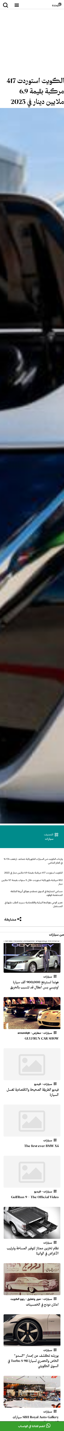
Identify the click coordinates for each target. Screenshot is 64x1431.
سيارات (49, 838)
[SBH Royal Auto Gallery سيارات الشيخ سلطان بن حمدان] (32, 1405)
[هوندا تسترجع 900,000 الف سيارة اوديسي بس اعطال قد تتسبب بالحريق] (32, 970)
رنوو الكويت (17, 1299)
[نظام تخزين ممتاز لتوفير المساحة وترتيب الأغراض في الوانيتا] (32, 1236)
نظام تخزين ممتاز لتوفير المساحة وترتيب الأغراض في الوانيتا (33, 1251)
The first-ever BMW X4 (41, 1146)
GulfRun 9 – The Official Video (35, 1197)
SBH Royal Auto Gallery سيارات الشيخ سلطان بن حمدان (36, 1419)
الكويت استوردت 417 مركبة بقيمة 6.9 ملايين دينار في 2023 (35, 91)
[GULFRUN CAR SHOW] (32, 1027)
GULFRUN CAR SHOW (42, 1038)
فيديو (37, 1084)
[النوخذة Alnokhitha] (57, 4)
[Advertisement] (32, 43)
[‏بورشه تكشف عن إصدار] (32, 1344)
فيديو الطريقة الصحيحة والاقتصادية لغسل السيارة (33, 1092)
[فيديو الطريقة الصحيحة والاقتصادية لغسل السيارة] (32, 1078)
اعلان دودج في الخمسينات (42, 1304)
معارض (36, 1033)
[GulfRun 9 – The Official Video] (32, 1185)
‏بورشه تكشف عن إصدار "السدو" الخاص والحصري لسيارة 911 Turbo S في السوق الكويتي (33, 1361)
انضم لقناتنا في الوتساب (31, 1426)
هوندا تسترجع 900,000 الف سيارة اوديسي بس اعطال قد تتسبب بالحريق (34, 984)
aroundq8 (24, 1033)
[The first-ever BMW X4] (32, 1134)
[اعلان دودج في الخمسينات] (32, 1293)
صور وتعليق (34, 1299)
